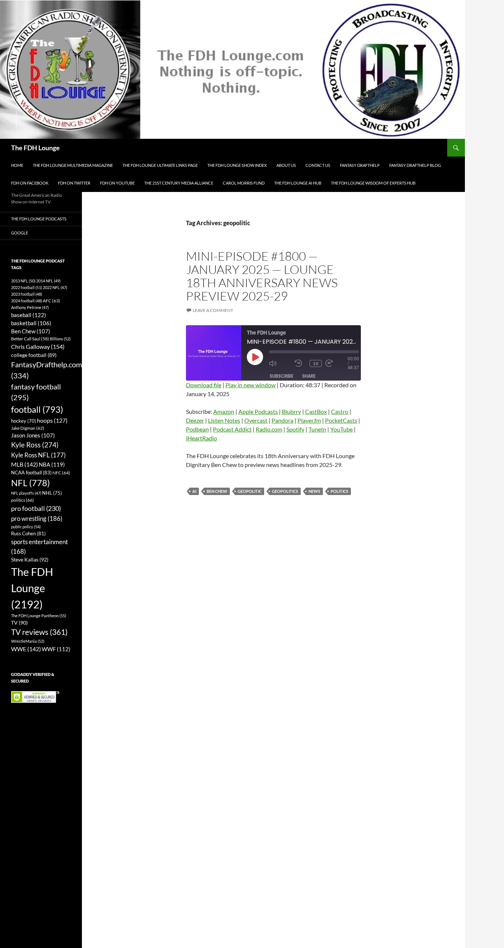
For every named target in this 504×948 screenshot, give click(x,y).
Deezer (195, 420)
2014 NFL (48, 280)
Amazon (223, 411)
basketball (31, 323)
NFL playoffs (26, 493)
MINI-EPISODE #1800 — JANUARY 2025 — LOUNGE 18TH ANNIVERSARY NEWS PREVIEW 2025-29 (262, 275)
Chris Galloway (38, 346)
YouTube (341, 429)
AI (194, 491)
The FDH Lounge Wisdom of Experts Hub (373, 183)
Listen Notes (224, 420)
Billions (60, 338)
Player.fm (309, 420)
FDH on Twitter (74, 183)
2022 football (26, 287)
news (314, 491)
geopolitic (250, 491)
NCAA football (31, 472)
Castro (339, 411)
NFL (30, 482)
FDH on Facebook (29, 183)
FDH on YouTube (117, 183)
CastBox (316, 411)
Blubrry (291, 411)
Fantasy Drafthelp (360, 165)
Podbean (197, 429)
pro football (36, 508)
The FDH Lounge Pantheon (38, 615)
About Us (286, 165)
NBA (52, 464)
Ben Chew (217, 491)
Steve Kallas (29, 559)
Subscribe (281, 376)
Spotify (295, 429)
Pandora (282, 420)
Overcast (255, 420)
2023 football (26, 294)
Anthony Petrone (30, 307)
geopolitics (285, 491)
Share (308, 376)
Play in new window (250, 384)
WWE (26, 648)
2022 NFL (55, 287)
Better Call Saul (30, 338)
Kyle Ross (35, 444)
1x (315, 363)
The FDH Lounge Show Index (237, 165)
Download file (203, 384)
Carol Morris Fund (244, 183)
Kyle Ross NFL (38, 455)
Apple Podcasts (258, 411)
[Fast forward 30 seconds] (336, 363)
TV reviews (39, 632)
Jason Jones (33, 435)
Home (17, 165)
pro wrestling (36, 518)
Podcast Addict (232, 429)
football (37, 409)
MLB (24, 464)
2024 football (26, 300)
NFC (61, 472)
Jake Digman (27, 428)
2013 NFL (23, 280)
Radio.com (269, 429)
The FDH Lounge (35, 148)
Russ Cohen (28, 533)
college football (33, 355)
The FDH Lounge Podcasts (38, 218)
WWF (56, 649)
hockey (23, 421)
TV (19, 622)
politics (339, 491)
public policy (26, 526)
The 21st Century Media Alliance (178, 183)
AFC (51, 300)
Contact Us (317, 165)
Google (19, 232)
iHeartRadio (201, 438)
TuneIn (317, 429)
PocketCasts (341, 420)
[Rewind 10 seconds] (300, 363)
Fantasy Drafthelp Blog (415, 165)
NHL (52, 493)
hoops (52, 420)
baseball (28, 315)
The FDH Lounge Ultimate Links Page (160, 165)
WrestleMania (27, 641)
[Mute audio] (280, 363)
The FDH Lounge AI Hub (297, 183)
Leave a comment (213, 310)
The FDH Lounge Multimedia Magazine (73, 165)
